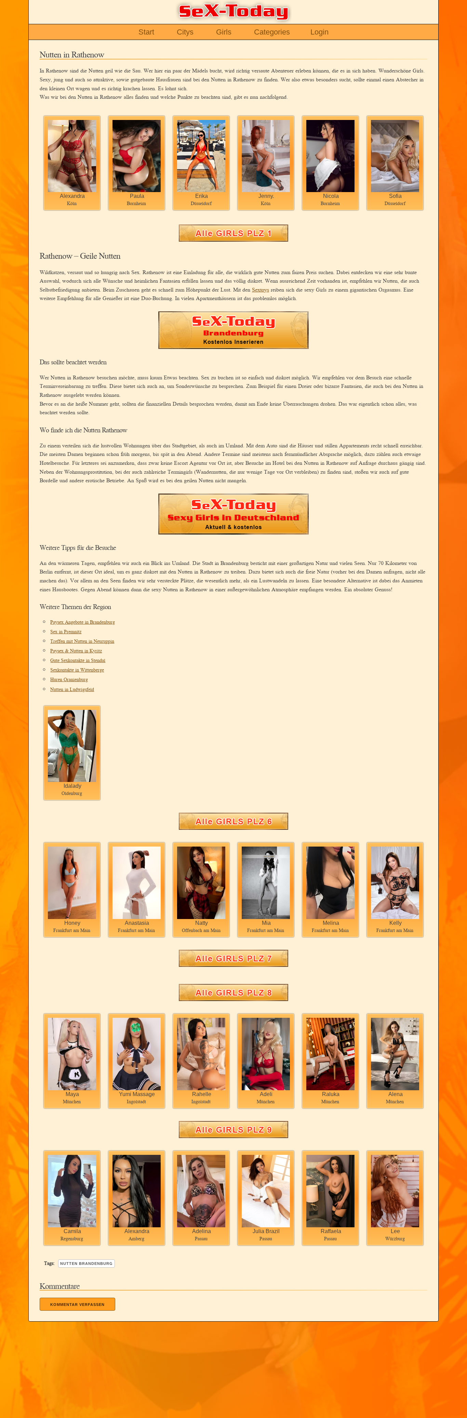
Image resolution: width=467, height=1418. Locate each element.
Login (319, 32)
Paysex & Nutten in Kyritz (76, 650)
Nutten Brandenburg (86, 1263)
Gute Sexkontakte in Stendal (77, 660)
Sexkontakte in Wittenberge (77, 669)
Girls (223, 32)
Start (146, 32)
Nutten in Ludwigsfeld (72, 689)
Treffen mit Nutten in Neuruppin (82, 641)
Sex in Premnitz (65, 631)
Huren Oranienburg (69, 679)
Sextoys (260, 289)
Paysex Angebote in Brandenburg (82, 622)
